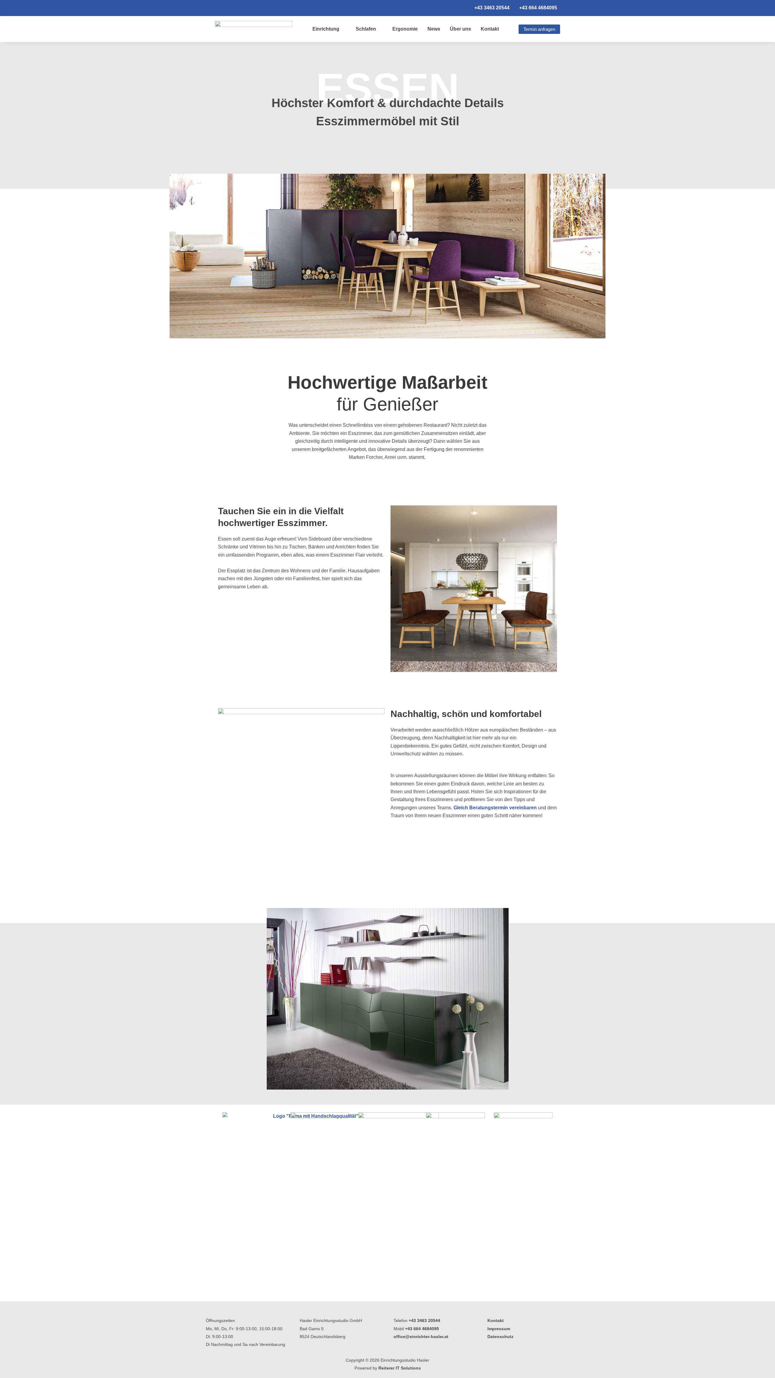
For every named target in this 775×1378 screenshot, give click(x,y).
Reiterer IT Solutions (399, 1368)
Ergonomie (405, 28)
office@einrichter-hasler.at (421, 1336)
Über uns (460, 28)
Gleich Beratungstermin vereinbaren (495, 807)
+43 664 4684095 (422, 1328)
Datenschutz (500, 1336)
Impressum (498, 1328)
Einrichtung (325, 28)
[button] (221, 998)
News (433, 28)
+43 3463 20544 (424, 1320)
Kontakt (490, 28)
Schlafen (366, 28)
